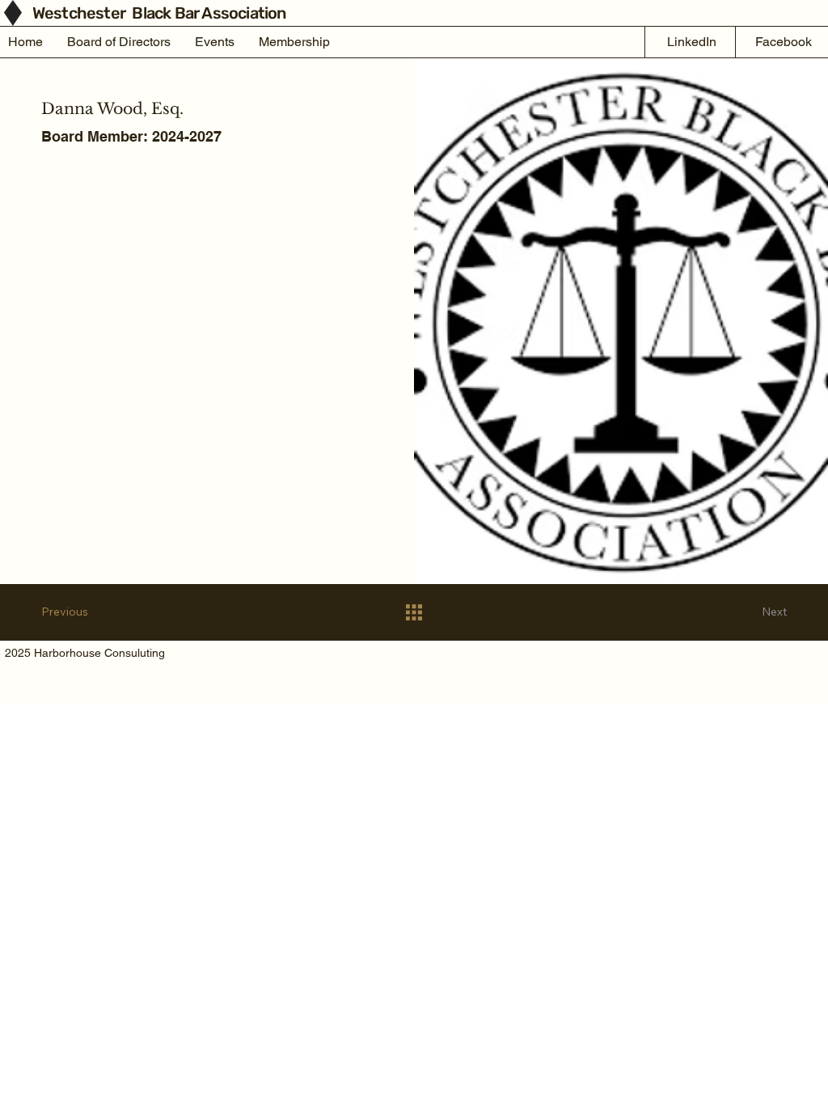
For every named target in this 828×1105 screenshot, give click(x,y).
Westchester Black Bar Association (160, 13)
